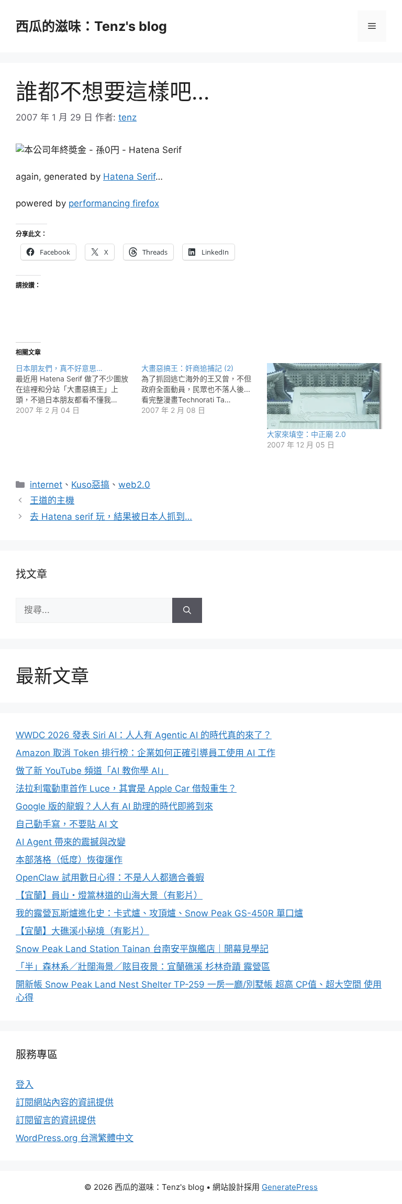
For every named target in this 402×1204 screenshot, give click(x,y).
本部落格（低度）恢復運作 (69, 860)
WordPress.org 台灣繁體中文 (74, 1138)
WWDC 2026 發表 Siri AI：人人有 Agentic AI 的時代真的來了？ (144, 735)
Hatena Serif (129, 176)
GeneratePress (290, 1187)
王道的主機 (52, 500)
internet (46, 484)
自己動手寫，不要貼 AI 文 (67, 824)
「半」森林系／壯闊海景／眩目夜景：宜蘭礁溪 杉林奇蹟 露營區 (143, 966)
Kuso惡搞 (90, 484)
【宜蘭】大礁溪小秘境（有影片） (82, 931)
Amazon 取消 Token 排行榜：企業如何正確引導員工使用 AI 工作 (145, 753)
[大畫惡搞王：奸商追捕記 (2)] (204, 389)
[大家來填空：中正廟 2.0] (324, 396)
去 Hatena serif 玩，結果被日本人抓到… (111, 516)
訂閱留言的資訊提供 (56, 1120)
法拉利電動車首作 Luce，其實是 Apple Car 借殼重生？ (126, 788)
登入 (25, 1084)
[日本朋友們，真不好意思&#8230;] (78, 389)
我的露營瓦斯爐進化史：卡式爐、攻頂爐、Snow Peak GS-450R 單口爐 (159, 913)
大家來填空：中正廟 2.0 (306, 434)
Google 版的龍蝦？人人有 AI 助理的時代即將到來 (114, 806)
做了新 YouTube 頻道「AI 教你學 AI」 (92, 770)
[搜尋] (187, 610)
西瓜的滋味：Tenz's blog (91, 26)
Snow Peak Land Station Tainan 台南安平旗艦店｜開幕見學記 (142, 949)
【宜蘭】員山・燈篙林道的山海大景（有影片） (109, 895)
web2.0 (134, 484)
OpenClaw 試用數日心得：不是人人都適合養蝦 (110, 877)
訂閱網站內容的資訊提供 (65, 1102)
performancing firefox (114, 203)
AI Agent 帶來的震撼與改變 (71, 842)
